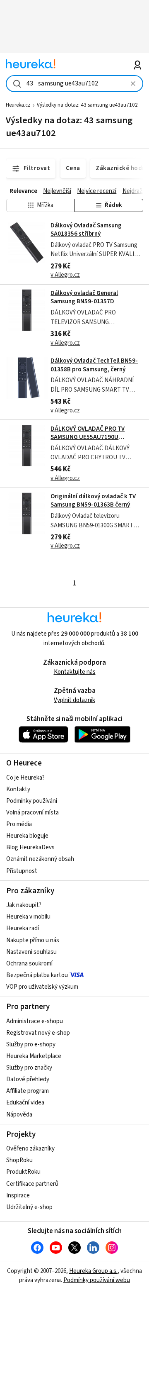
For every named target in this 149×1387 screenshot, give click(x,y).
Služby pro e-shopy (30, 1044)
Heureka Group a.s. (93, 1271)
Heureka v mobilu (28, 916)
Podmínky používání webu (96, 1280)
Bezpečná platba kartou (37, 975)
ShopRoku (19, 1160)
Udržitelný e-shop (29, 1207)
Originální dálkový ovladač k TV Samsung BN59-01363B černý (93, 500)
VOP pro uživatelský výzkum (42, 986)
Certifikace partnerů (32, 1184)
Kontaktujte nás (75, 672)
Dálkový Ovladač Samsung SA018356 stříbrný (86, 229)
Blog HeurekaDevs (30, 847)
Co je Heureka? (25, 777)
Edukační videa (25, 1102)
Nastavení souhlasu (31, 952)
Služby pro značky (29, 1067)
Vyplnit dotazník (74, 700)
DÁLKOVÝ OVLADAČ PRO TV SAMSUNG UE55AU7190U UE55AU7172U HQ (87, 437)
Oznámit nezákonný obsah (40, 859)
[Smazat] (133, 83)
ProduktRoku (23, 1172)
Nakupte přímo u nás (32, 940)
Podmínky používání (31, 801)
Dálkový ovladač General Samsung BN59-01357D (84, 297)
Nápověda (19, 1114)
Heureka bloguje (27, 835)
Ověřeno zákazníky (30, 1148)
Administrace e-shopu (34, 1021)
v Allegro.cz (65, 275)
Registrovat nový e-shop (38, 1033)
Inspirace (18, 1195)
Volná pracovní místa (32, 812)
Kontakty (18, 789)
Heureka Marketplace (33, 1056)
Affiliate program (27, 1091)
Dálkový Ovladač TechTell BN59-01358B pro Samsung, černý (94, 364)
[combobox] (74, 83)
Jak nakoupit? (23, 905)
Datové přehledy (27, 1079)
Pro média (19, 824)
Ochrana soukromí (29, 963)
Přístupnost (21, 871)
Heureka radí (22, 928)
